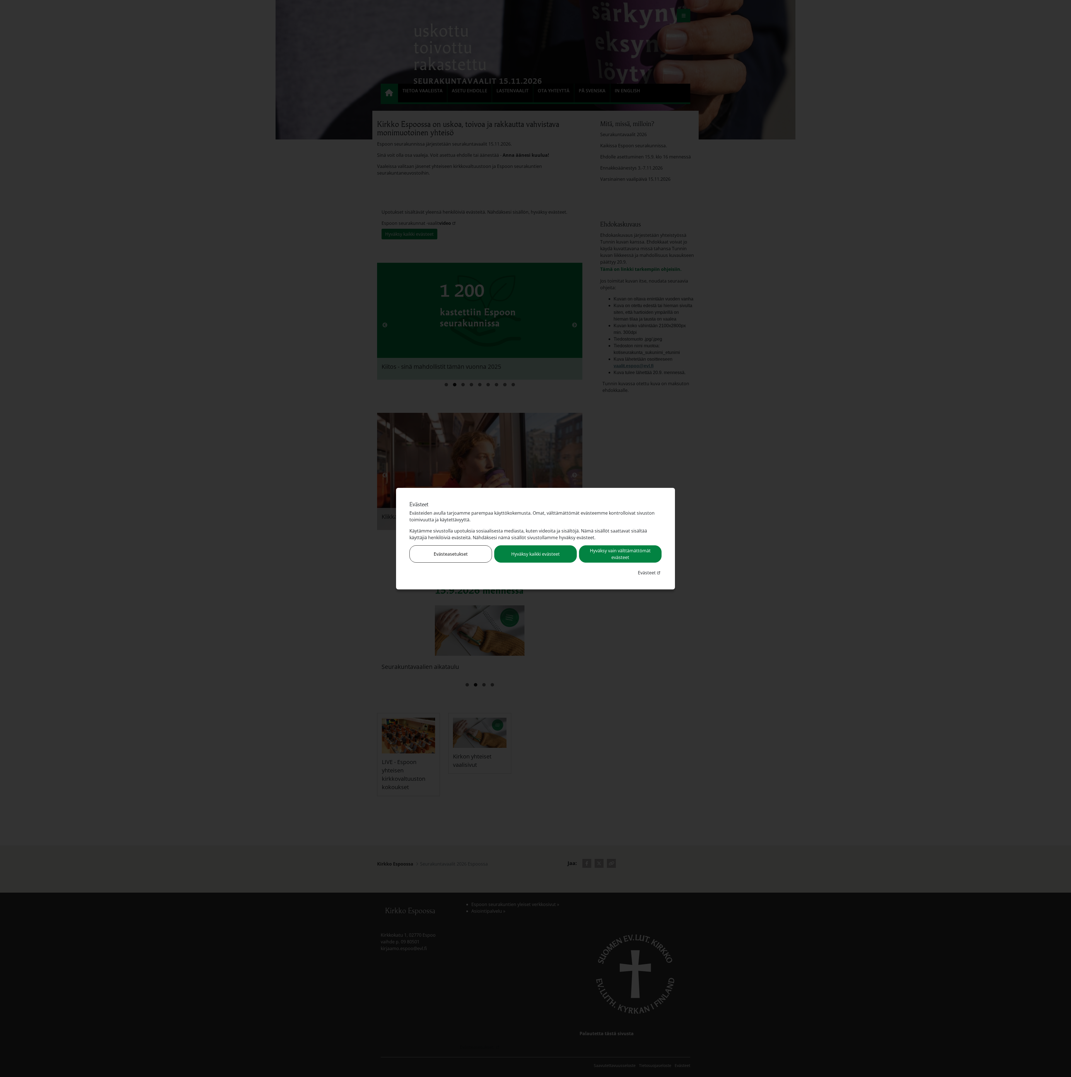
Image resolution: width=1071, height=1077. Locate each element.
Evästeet (650, 572)
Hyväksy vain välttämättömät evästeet (620, 554)
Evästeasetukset (451, 554)
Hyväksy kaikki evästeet (535, 554)
